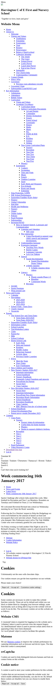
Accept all (15, 587)
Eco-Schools (26, 186)
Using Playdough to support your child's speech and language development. (39, 238)
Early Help (20, 343)
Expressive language (29, 245)
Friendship (20, 41)
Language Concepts (34, 252)
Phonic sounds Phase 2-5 (41, 277)
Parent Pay (15, 334)
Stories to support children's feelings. (35, 429)
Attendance (15, 95)
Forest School (31, 120)
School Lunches (17, 327)
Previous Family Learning (26, 356)
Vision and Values (23, 102)
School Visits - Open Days (21, 306)
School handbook (23, 375)
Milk (13, 336)
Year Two (30, 154)
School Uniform (17, 338)
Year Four (30, 159)
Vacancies (15, 311)
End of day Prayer (28, 68)
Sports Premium (17, 288)
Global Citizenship (18, 202)
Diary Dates (21, 363)
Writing (29, 143)
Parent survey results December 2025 (26, 413)
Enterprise (25, 191)
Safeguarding (16, 220)
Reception (30, 150)
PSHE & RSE (31, 134)
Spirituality (20, 70)
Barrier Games (32, 250)
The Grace (25, 59)
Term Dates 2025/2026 (25, 318)
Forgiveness (21, 43)
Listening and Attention (30, 229)
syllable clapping (32, 266)
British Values (16, 98)
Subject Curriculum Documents (33, 109)
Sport (23, 182)
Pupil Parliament (17, 445)
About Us (10, 32)
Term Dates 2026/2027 (25, 320)
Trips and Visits (27, 172)
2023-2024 (20, 304)
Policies (14, 216)
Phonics (24, 163)
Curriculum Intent (28, 107)
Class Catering (22, 386)
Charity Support (17, 309)
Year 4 (18, 440)
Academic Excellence (24, 104)
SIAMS (14, 286)
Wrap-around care (18, 291)
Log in (8, 452)
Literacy (24, 272)
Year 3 (18, 438)
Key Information (12, 91)
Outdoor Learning (28, 179)
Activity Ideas (21, 354)
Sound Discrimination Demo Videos (39, 262)
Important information (24, 372)
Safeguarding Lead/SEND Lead (24, 88)
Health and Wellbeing (19, 207)
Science (29, 141)
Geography (30, 123)
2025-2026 (20, 300)
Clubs (13, 331)
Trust (18, 45)
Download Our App (14, 450)
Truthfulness (21, 38)
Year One (30, 152)
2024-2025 (20, 302)
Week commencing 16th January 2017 (21, 494)
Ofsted (13, 211)
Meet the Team (22, 361)
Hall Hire (14, 204)
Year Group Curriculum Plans (33, 145)
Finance (14, 200)
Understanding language (30, 243)
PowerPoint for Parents (25, 381)
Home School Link (18, 341)
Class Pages (15, 418)
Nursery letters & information (32, 422)
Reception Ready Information (28, 397)
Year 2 (18, 436)
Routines (19, 347)
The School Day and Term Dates (24, 316)
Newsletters (15, 297)
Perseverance (21, 50)
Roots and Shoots (28, 188)
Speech (24, 256)
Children (9, 415)
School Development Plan (21, 411)
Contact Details (17, 77)
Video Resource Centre (20, 447)
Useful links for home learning (33, 425)
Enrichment (20, 166)
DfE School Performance (21, 195)
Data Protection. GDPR (20, 193)
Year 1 (18, 434)
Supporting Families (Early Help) (24, 197)
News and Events (13, 293)
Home (8, 29)
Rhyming (30, 284)
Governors (15, 82)
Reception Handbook (24, 402)
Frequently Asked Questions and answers (32, 379)
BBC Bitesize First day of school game (31, 406)
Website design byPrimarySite (18, 558)
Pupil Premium (17, 218)
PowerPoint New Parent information (30, 395)
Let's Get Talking (33, 254)
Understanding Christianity (26, 75)
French (29, 118)
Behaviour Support (23, 352)
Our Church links (23, 73)
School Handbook (23, 400)
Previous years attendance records (29, 84)
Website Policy (12, 542)
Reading (29, 138)
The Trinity (25, 57)
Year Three (30, 157)
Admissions (15, 93)
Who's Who (15, 79)
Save (23, 684)
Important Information (25, 393)
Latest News (11, 491)
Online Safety (16, 213)
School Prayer (26, 61)
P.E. (27, 132)
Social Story (21, 384)
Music (28, 129)
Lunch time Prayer (28, 66)
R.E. (28, 136)
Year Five (30, 161)
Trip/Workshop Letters (20, 329)
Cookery (24, 168)
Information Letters (18, 325)
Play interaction (27, 234)
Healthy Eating (22, 350)
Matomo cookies (13, 642)
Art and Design (32, 111)
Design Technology (34, 116)
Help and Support (23, 345)
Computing (30, 113)
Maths (28, 127)
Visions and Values (18, 36)
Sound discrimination (34, 259)
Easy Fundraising (23, 366)
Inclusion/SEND (17, 222)
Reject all (5, 587)
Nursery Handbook (23, 377)
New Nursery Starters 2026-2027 (24, 370)
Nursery (29, 147)
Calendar (14, 295)
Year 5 (18, 443)
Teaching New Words (34, 247)
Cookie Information (14, 540)
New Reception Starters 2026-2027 (25, 388)
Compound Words (38, 281)
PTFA (13, 359)
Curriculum (15, 100)
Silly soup (30, 232)
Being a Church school (25, 52)
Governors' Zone (17, 86)
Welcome (14, 34)
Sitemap (9, 538)
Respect (19, 48)
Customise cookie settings (30, 587)
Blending (34, 279)
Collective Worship (23, 54)
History (29, 125)
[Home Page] (2, 5)
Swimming (25, 170)
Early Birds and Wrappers (31, 184)
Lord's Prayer (26, 63)
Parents (9, 313)
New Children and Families (22, 368)
